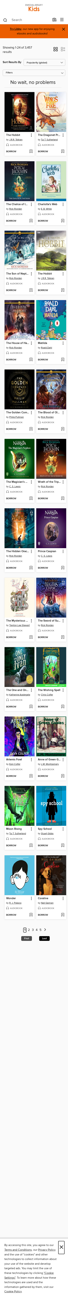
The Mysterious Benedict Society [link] (17, 620)
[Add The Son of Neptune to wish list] (31, 290)
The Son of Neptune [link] (17, 273)
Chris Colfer (47, 694)
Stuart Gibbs (47, 833)
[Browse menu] (62, 19)
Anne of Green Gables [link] (49, 759)
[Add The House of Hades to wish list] (31, 360)
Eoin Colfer (14, 764)
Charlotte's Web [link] (47, 204)
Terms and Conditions (18, 1250)
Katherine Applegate (19, 694)
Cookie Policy (13, 1291)
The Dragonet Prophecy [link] (49, 135)
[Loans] (54, 20)
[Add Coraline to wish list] (62, 915)
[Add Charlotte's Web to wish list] (62, 221)
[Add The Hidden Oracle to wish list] (31, 568)
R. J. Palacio (15, 903)
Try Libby (15, 29)
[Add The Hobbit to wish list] (31, 151)
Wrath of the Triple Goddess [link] (49, 482)
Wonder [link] (11, 898)
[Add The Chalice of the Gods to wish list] (31, 221)
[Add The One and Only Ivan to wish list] (31, 707)
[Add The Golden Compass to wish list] (31, 429)
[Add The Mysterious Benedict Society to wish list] (31, 637)
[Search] (5, 20)
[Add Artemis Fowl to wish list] (31, 776)
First (26, 938)
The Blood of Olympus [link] (49, 412)
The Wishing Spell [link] (49, 690)
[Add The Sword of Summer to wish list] (62, 637)
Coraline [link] (43, 898)
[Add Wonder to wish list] (31, 915)
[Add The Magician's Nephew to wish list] (31, 498)
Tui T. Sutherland (49, 139)
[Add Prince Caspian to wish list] (62, 568)
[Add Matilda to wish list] (62, 360)
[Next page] (45, 930)
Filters (9, 72)
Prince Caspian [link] (47, 551)
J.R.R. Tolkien (15, 139)
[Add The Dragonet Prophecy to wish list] (62, 151)
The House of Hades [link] (17, 343)
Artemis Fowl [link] (14, 759)
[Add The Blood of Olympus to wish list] (62, 429)
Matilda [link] (42, 343)
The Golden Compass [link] (17, 412)
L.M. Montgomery (50, 764)
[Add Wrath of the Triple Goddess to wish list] (62, 498)
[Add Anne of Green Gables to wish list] (62, 776)
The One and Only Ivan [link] (17, 690)
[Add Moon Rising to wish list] (31, 845)
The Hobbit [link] (13, 135)
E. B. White (46, 208)
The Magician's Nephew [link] (17, 482)
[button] (55, 50)
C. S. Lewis (14, 486)
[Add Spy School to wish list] (62, 845)
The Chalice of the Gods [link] (17, 204)
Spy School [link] (45, 829)
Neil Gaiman (47, 903)
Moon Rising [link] (14, 829)
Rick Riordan (15, 208)
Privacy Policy (46, 1250)
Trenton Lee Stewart (19, 625)
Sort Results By (12, 62)
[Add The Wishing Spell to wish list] (62, 707)
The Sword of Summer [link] (49, 620)
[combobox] (26, 20)
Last (44, 938)
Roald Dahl (46, 347)
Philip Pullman (16, 417)
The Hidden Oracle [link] (17, 551)
